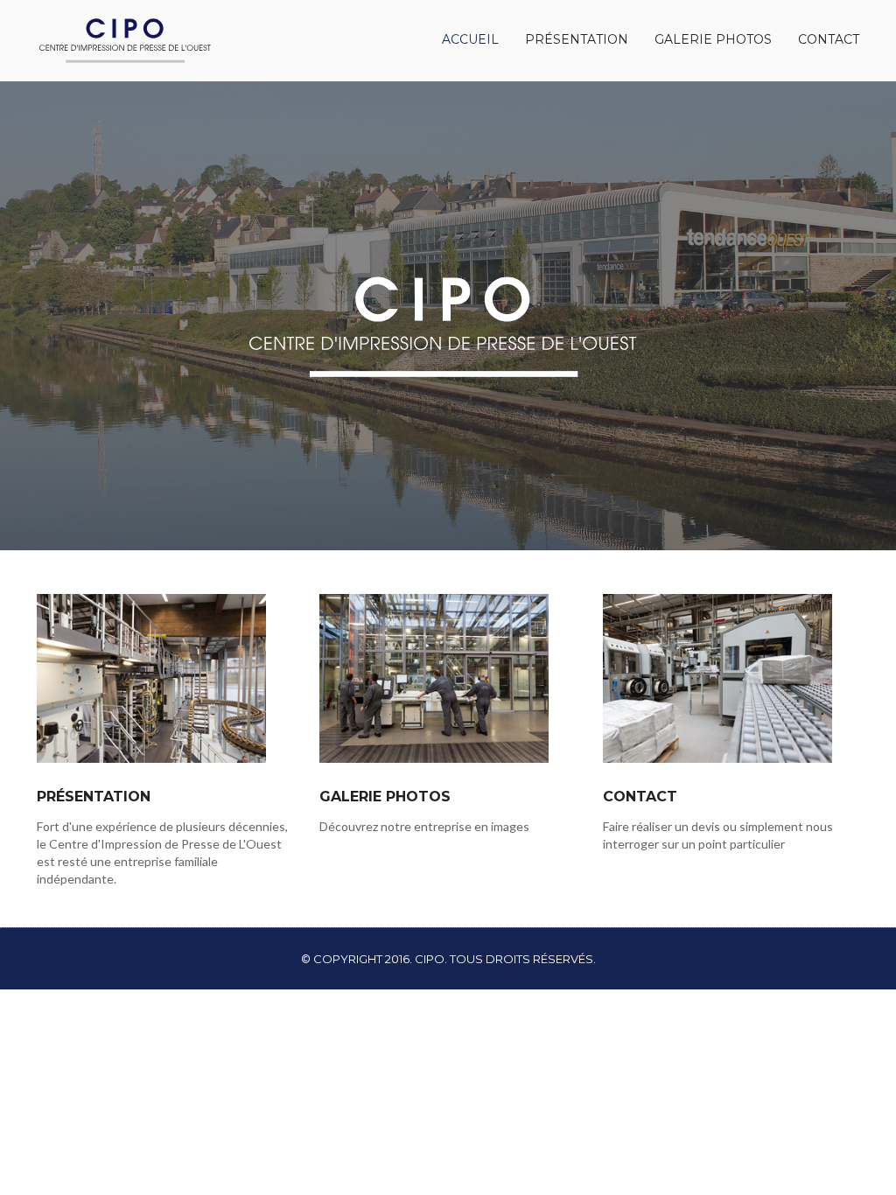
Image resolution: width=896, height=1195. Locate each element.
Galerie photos (713, 39)
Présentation (576, 39)
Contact (828, 39)
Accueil (470, 39)
